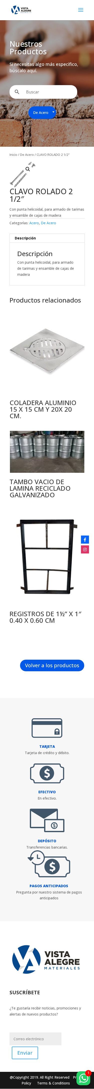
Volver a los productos (52, 665)
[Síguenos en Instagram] (85, 550)
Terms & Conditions (53, 1083)
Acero (34, 222)
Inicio (13, 154)
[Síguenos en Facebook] (85, 540)
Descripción (25, 238)
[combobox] (42, 112)
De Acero (27, 154)
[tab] (47, 238)
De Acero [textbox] (40, 112)
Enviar (25, 1052)
